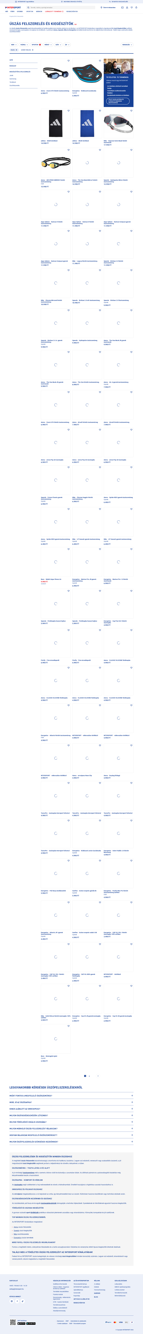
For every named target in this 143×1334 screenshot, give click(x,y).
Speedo (16, 1231)
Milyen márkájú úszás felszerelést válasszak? (33, 1128)
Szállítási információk (60, 1284)
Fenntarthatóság (99, 1290)
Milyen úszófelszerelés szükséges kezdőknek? (34, 1142)
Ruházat (13, 66)
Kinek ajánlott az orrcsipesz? (25, 1109)
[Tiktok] (22, 1301)
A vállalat (97, 1284)
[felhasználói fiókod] (127, 7)
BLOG (96, 1297)
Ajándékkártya (78, 1290)
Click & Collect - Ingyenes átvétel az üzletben (61, 1287)
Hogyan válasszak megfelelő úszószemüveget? (33, 1135)
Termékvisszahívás (59, 1305)
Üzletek (96, 1287)
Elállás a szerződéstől (60, 1308)
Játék (11, 75)
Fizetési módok (58, 1294)
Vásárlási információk (62, 1280)
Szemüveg (13, 79)
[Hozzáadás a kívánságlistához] (68, 61)
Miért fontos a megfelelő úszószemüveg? (31, 1096)
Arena (16, 1227)
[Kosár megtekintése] (136, 7)
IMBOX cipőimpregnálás (122, 1287)
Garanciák (77, 1293)
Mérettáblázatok (120, 1296)
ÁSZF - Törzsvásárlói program (77, 1323)
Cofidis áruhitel (119, 1290)
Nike (15, 1234)
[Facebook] (17, 1301)
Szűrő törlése (26, 50)
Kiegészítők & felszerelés (20, 72)
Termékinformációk (121, 1293)
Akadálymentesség (59, 1311)
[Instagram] (12, 1301)
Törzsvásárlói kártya (80, 1284)
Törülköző (13, 82)
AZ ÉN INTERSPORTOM (81, 1280)
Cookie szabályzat (62, 1323)
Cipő (11, 60)
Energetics (17, 1238)
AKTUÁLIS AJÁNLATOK (82, 1299)
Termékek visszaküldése (61, 1291)
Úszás (13, 50)
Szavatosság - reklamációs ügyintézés (61, 1298)
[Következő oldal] (98, 1076)
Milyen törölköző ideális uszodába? (28, 1122)
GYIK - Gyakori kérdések (60, 1302)
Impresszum (60, 1321)
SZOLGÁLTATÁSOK (121, 1280)
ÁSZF (67, 1321)
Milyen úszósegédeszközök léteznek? (29, 1115)
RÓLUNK (97, 1280)
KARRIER (97, 1293)
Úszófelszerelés (15, 85)
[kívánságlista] (131, 7)
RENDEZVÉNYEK (79, 1303)
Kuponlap (77, 1296)
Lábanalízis (118, 1284)
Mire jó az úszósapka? (21, 1102)
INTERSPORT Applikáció (81, 1287)
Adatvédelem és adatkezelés (78, 1321)
